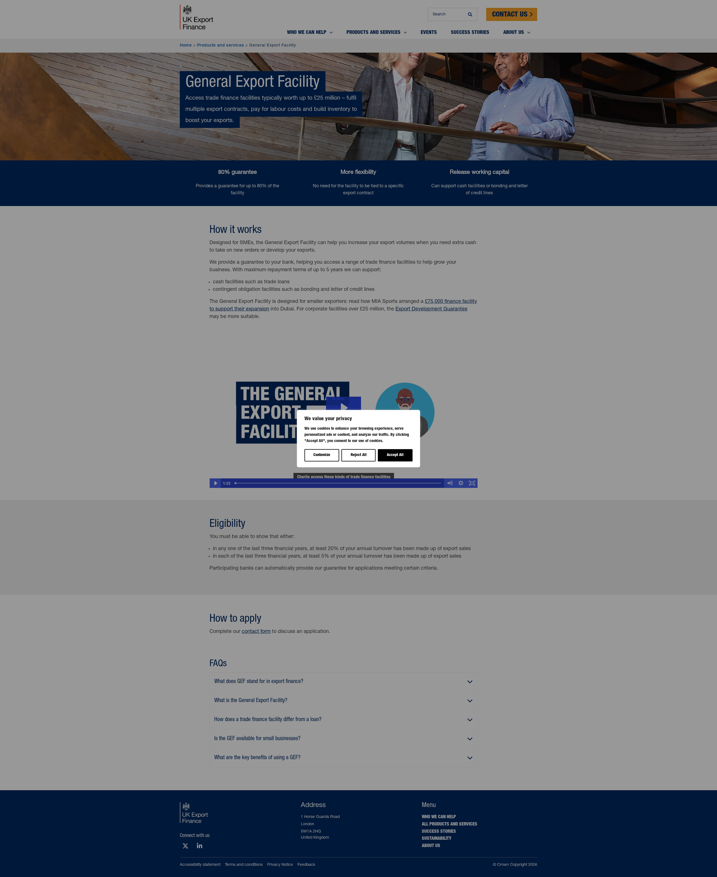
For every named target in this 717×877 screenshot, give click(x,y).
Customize (321, 455)
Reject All (359, 455)
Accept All (395, 455)
